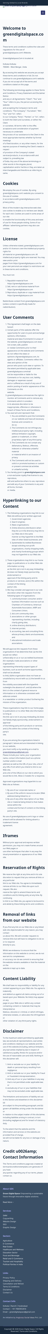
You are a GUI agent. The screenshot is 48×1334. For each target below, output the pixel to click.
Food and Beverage (11, 1255)
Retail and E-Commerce (13, 1258)
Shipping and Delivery (12, 1281)
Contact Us (8, 1292)
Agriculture (7, 1241)
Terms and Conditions (28, 1331)
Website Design (9, 1221)
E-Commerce (8, 1244)
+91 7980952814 (19, 1309)
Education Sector (10, 1252)
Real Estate (7, 1246)
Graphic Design (9, 1227)
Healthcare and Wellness (13, 1249)
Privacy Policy (9, 1278)
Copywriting (8, 1218)
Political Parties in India (13, 1264)
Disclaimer (7, 1290)
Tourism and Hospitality (13, 1261)
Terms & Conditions (11, 1286)
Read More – (8, 1202)
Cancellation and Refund (13, 1284)
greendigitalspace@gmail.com (15, 752)
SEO (4, 1224)
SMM (5, 1215)
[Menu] (43, 13)
